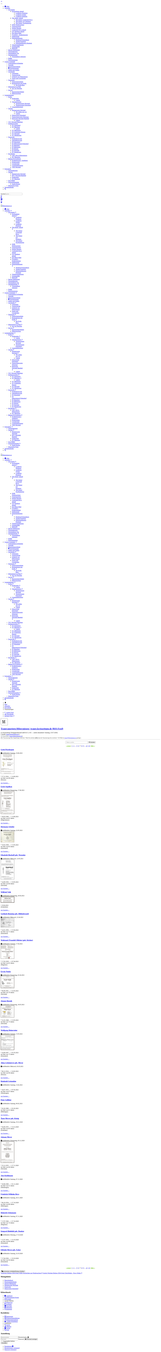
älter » (93, 746)
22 (86, 746)
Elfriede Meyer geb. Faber (11, 1250)
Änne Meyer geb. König (10, 1118)
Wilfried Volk (6, 892)
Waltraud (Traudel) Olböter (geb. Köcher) (17, 940)
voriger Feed (9, 712)
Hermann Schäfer (7, 827)
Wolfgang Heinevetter (9, 1030)
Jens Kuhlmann (7, 1176)
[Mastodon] (1, 202)
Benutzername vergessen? (12, 1348)
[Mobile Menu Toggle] (1, 3)
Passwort (21, 1339)
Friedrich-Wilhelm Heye (10, 1194)
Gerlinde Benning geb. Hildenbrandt (15, 914)
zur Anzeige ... (5, 783)
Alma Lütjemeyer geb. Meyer (12, 1063)
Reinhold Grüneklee (8, 1081)
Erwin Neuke (6, 972)
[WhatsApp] (1, 196)
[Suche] (5, 189)
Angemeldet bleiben (9, 1341)
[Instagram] (1, 201)
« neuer (68, 746)
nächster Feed (8, 716)
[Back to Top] (1, 1)
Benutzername (22, 1337)
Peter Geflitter (6, 1100)
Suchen (3, 194)
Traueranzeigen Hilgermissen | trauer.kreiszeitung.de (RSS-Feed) (32, 728)
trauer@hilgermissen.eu (70, 738)
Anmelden (4, 1343)
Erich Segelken (6, 787)
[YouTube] (1, 199)
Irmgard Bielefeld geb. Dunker (12, 1231)
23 (89, 746)
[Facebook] (1, 197)
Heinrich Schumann (8, 1213)
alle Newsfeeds (8, 714)
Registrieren (8, 1346)
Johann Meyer (6, 1137)
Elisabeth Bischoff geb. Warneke (13, 855)
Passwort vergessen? (10, 1349)
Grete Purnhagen (7, 750)
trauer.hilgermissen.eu (15, 736)
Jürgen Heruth (6, 1001)
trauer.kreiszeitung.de (12, 734)
